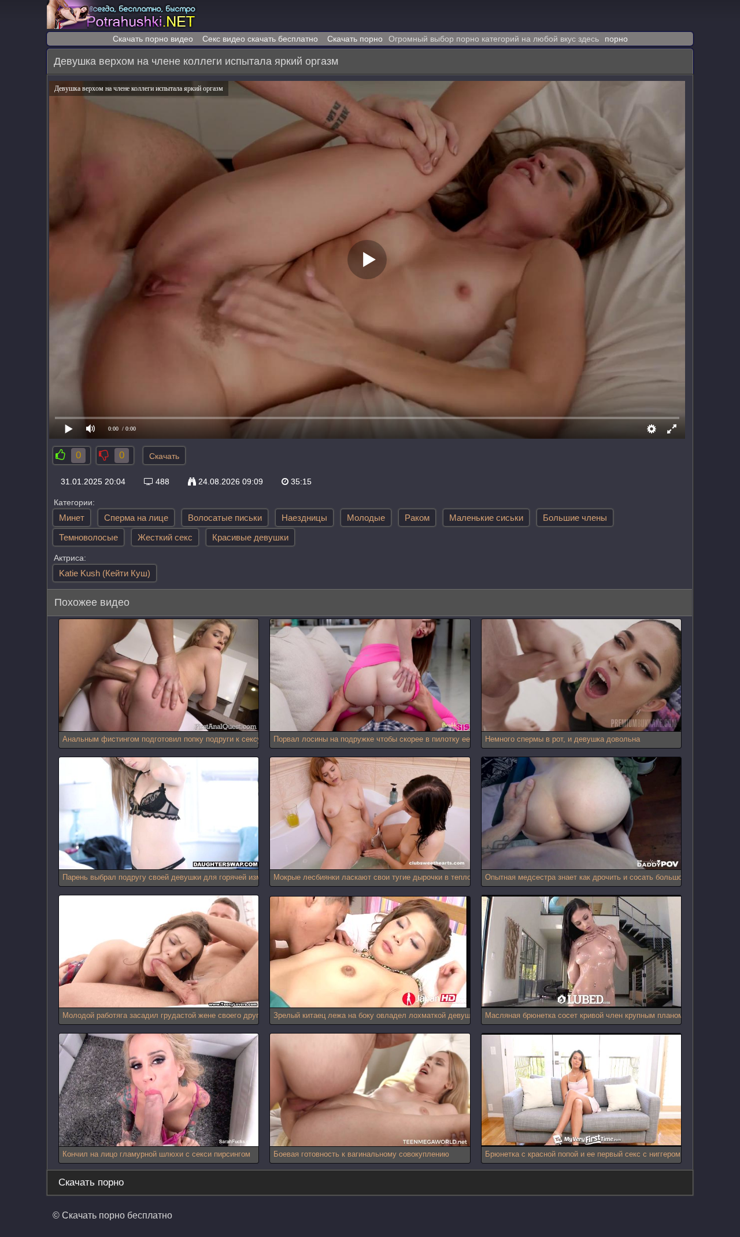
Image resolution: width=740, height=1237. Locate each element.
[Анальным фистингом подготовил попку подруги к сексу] (158, 675)
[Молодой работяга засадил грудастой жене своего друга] (158, 951)
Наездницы (304, 518)
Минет (71, 518)
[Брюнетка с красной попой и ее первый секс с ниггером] (581, 1090)
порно (616, 38)
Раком (417, 518)
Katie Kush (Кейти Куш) (104, 573)
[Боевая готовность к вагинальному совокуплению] (369, 1090)
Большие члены (575, 518)
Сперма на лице (136, 518)
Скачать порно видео (153, 38)
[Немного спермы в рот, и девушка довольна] (581, 675)
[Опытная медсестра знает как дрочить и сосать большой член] (581, 813)
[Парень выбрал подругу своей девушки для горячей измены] (158, 813)
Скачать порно (355, 38)
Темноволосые (88, 537)
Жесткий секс (165, 537)
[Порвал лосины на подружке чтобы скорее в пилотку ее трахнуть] (369, 675)
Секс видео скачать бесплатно (260, 38)
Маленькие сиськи (486, 518)
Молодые (366, 518)
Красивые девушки (250, 537)
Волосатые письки (225, 518)
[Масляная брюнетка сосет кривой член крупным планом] (581, 951)
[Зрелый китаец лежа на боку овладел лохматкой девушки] (369, 952)
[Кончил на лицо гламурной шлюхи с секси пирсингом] (158, 1090)
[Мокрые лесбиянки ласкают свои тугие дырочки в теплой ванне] (369, 813)
